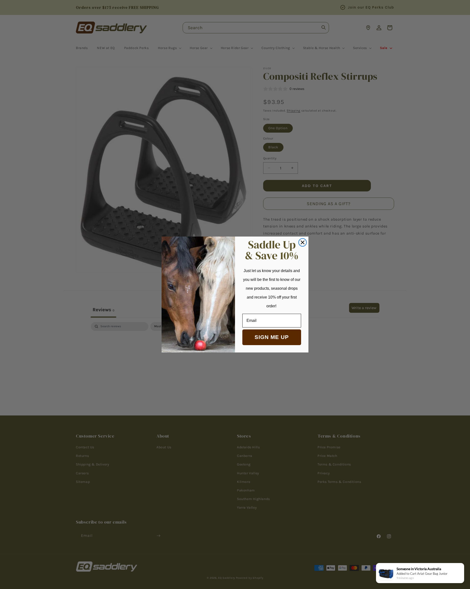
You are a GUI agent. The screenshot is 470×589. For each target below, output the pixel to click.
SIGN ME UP (272, 337)
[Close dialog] (302, 242)
